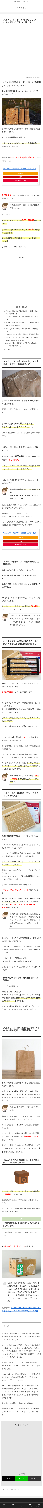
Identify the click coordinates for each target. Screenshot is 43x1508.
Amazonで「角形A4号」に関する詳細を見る (19, 169)
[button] (34, 1478)
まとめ (7, 349)
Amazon (20, 173)
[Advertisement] (21, 47)
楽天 (21, 177)
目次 (18, 307)
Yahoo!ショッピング (20, 180)
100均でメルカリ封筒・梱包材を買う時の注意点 (23, 334)
